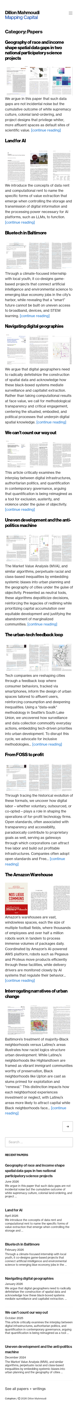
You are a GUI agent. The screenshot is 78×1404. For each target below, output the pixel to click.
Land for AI (15, 140)
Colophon (10, 1398)
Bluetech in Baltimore (26, 233)
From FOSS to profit (24, 754)
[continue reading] (46, 130)
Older (71, 1126)
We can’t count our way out (30, 432)
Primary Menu (70, 13)
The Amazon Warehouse (29, 874)
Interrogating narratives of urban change (36, 993)
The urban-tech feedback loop (34, 634)
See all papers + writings (25, 1389)
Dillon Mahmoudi (22, 12)
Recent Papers (16, 1155)
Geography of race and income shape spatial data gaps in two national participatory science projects (34, 50)
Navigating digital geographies (34, 326)
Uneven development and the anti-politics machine (38, 522)
